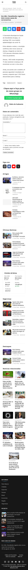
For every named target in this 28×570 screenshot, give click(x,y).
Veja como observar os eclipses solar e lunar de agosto (8, 424)
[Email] (19, 29)
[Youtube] (14, 166)
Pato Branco (5, 484)
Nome (5, 135)
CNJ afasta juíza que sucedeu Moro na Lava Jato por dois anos (20, 425)
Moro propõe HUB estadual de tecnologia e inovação (18, 234)
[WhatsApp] (5, 29)
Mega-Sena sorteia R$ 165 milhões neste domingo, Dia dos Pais (19, 405)
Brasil (14, 8)
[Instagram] (5, 166)
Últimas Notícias (9, 230)
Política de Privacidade (11, 555)
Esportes (4, 489)
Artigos (6, 174)
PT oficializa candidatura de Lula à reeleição (8, 444)
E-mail (5, 140)
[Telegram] (9, 29)
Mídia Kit (20, 556)
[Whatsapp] (8, 561)
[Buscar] (25, 2)
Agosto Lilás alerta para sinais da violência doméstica (18, 303)
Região (4, 501)
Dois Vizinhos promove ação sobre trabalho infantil (18, 262)
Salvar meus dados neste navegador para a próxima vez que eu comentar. (13, 147)
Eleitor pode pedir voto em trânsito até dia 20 (20, 384)
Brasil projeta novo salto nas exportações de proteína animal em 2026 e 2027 (20, 446)
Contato (21, 555)
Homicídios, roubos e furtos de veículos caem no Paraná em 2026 (18, 322)
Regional (19, 83)
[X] (18, 166)
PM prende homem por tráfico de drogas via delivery (18, 331)
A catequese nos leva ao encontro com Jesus (18, 189)
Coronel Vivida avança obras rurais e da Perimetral (18, 360)
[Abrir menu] (2, 2)
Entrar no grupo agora (15, 98)
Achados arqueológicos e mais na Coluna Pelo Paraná (18, 212)
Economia (4, 498)
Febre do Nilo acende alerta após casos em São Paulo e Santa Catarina (7, 385)
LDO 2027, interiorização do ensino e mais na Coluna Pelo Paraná (18, 200)
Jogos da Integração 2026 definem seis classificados (18, 253)
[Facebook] (14, 29)
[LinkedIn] (23, 29)
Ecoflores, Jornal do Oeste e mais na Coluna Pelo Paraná (18, 178)
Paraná (4, 492)
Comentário (7, 122)
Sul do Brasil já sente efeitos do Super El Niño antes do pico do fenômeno (14, 466)
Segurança (7, 299)
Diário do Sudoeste (7, 8)
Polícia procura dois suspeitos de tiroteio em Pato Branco (18, 312)
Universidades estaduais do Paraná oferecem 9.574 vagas (18, 243)
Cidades (4, 487)
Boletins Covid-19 (11, 83)
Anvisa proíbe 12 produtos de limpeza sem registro (8, 404)
